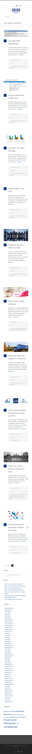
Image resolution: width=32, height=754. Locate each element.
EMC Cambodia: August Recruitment (13, 599)
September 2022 (8, 608)
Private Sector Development (19, 329)
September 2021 (8, 629)
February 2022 (8, 620)
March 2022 (7, 618)
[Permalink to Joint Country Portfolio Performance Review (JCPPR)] (16, 401)
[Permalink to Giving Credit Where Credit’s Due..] (16, 85)
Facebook (12, 5)
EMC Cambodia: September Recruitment (14, 590)
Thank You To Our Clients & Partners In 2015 (16, 469)
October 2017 (8, 668)
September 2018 (8, 655)
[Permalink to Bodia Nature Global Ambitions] (16, 292)
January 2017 (8, 678)
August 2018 (8, 657)
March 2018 (7, 662)
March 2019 (7, 653)
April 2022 (7, 616)
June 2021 (7, 635)
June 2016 (7, 686)
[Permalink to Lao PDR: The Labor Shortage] (16, 139)
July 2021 (7, 633)
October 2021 (8, 627)
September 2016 (8, 684)
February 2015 (8, 694)
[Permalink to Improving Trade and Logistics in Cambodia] (16, 346)
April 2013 (7, 699)
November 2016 (8, 680)
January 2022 (8, 622)
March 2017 (7, 676)
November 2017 (8, 666)
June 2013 (7, 697)
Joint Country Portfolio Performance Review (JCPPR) (17, 413)
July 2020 (7, 639)
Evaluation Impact (14, 440)
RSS (19, 5)
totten (12, 63)
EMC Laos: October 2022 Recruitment (14, 584)
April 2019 (7, 651)
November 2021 (8, 625)
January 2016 (8, 692)
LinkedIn (16, 5)
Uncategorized (10, 727)
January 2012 (8, 701)
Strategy (10, 498)
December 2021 (8, 623)
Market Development (13, 495)
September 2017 (8, 670)
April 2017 (7, 674)
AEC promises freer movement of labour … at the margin (18, 527)
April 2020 (7, 641)
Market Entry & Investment (17, 717)
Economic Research (15, 66)
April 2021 (7, 637)
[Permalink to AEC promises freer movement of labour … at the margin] (16, 515)
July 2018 (7, 659)
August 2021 (8, 631)
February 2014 (8, 695)
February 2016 (8, 690)
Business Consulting (15, 328)
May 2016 (7, 688)
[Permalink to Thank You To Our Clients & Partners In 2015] (16, 457)
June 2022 (7, 612)
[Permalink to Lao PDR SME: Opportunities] (16, 33)
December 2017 (8, 664)
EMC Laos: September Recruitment (13, 588)
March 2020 (7, 643)
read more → (22, 54)
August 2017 (8, 672)
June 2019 (7, 649)
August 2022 (8, 610)
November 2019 (8, 645)
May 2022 (7, 614)
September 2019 (8, 647)
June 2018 (7, 660)
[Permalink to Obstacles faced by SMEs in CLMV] (16, 235)
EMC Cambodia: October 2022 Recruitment (15, 586)
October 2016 (8, 682)
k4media (12, 170)
